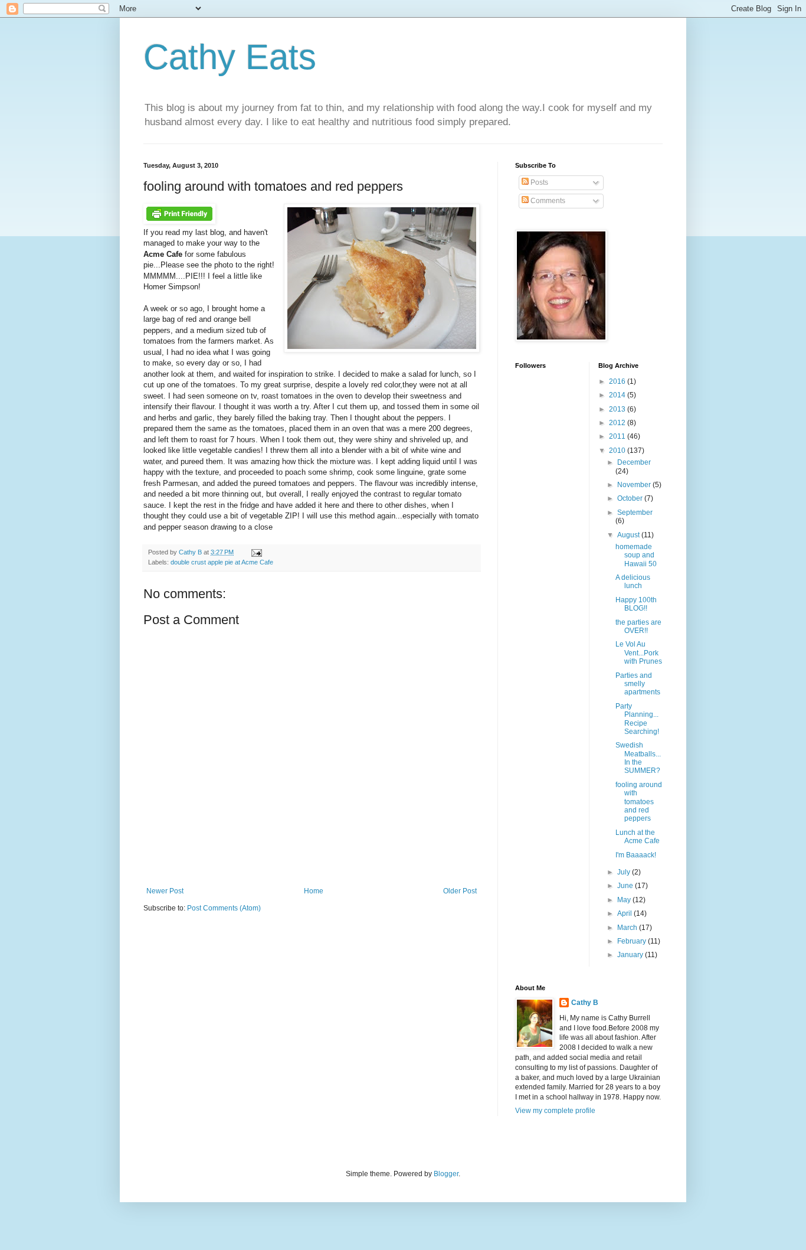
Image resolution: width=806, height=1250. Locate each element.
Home (313, 891)
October (630, 498)
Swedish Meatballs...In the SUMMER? (638, 758)
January (631, 955)
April (625, 913)
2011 (618, 436)
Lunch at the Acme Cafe (637, 836)
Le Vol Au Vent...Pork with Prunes (638, 652)
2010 (618, 450)
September (635, 512)
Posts (538, 182)
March (628, 927)
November (635, 485)
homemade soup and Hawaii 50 (636, 555)
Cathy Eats (229, 57)
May (625, 900)
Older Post (460, 891)
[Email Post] (255, 552)
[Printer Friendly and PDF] (179, 221)
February (632, 941)
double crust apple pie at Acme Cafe (222, 562)
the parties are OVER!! (638, 626)
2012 (618, 423)
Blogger (446, 1174)
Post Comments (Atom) (224, 908)
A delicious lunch (632, 581)
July (624, 872)
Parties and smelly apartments (637, 684)
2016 (618, 381)
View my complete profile (555, 1111)
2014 (618, 395)
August (629, 535)
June (626, 886)
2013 (618, 409)
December (634, 462)
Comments (547, 201)
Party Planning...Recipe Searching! (637, 719)
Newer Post (165, 891)
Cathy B (584, 1002)
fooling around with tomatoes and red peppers (638, 802)
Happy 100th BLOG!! (636, 604)
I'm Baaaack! (635, 855)
